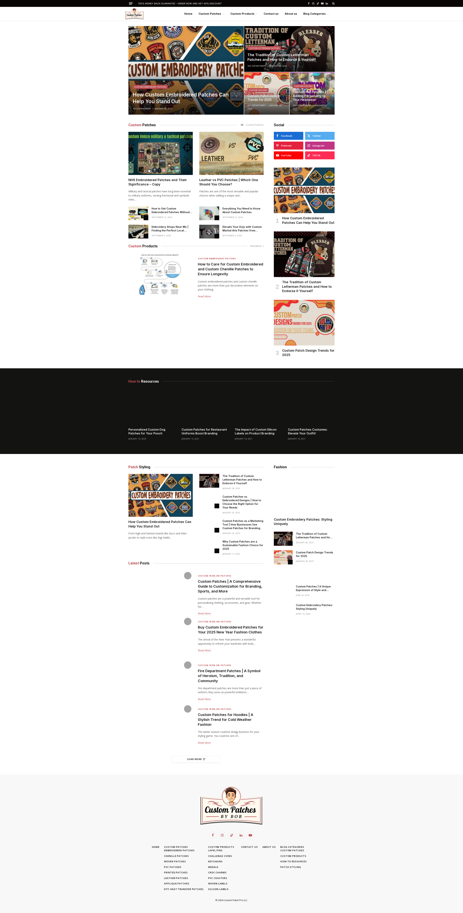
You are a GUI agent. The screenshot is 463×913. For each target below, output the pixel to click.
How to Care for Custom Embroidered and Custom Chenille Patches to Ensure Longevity (230, 269)
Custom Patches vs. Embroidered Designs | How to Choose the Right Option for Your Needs (241, 502)
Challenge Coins (220, 856)
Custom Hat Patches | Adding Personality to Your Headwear (309, 96)
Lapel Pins (215, 850)
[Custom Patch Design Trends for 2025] (266, 93)
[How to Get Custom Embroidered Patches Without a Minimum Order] (138, 213)
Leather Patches (176, 878)
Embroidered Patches (179, 850)
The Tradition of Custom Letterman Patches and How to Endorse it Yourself (281, 57)
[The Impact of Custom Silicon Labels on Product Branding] (258, 409)
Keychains (215, 861)
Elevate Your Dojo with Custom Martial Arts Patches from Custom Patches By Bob (242, 228)
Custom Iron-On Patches (214, 575)
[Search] (333, 3)
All (242, 124)
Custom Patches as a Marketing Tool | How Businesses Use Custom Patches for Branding (242, 524)
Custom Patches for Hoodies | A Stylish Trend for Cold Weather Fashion (225, 720)
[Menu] (131, 3)
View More (256, 246)
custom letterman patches (264, 48)
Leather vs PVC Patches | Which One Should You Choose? (228, 182)
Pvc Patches (172, 867)
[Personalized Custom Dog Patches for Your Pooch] (151, 409)
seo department (142, 108)
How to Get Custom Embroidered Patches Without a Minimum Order (172, 210)
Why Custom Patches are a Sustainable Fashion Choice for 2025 (242, 545)
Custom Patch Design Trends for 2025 (263, 98)
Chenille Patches (176, 856)
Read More (204, 296)
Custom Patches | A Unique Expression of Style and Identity (313, 588)
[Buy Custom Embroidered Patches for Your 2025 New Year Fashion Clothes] (160, 637)
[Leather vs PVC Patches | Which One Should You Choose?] (231, 153)
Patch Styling (290, 867)
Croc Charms (217, 872)
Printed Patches (176, 872)
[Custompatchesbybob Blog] (137, 14)
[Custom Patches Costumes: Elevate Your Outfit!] (311, 409)
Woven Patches (175, 861)
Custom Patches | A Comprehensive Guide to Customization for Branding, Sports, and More (230, 586)
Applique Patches (176, 883)
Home (188, 13)
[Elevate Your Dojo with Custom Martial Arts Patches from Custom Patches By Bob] (209, 231)
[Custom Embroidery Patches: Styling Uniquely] (304, 494)
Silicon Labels (218, 889)
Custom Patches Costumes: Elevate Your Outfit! (307, 431)
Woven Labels (218, 883)
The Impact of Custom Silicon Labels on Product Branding (256, 431)
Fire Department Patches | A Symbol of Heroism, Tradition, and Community (229, 676)
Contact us (271, 13)
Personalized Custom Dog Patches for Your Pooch (146, 431)
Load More (194, 759)
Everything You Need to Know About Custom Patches (241, 210)
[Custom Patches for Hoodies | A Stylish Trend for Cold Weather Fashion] (160, 725)
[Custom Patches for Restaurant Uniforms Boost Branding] (205, 409)
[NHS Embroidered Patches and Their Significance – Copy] (160, 153)
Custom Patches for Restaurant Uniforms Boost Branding (204, 431)
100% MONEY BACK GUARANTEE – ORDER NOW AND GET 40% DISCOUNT (180, 3)
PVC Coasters (217, 878)
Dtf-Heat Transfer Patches (184, 889)
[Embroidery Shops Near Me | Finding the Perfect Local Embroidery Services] (138, 231)
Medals (213, 867)
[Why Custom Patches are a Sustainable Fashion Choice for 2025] (209, 546)
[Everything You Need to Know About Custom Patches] (209, 213)
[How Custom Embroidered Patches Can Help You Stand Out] (186, 70)
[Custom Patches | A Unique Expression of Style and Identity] (283, 591)
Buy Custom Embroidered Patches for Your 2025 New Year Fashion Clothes (230, 629)
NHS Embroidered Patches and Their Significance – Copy (157, 182)
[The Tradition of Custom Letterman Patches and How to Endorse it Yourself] (289, 49)
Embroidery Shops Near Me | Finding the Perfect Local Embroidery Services (170, 228)
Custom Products (242, 13)
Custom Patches (210, 13)
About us (291, 13)
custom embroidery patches (150, 86)
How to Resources (293, 861)
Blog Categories (314, 13)
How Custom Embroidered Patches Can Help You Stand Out (181, 98)
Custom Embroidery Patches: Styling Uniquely (303, 522)
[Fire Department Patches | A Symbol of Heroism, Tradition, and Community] (160, 681)
